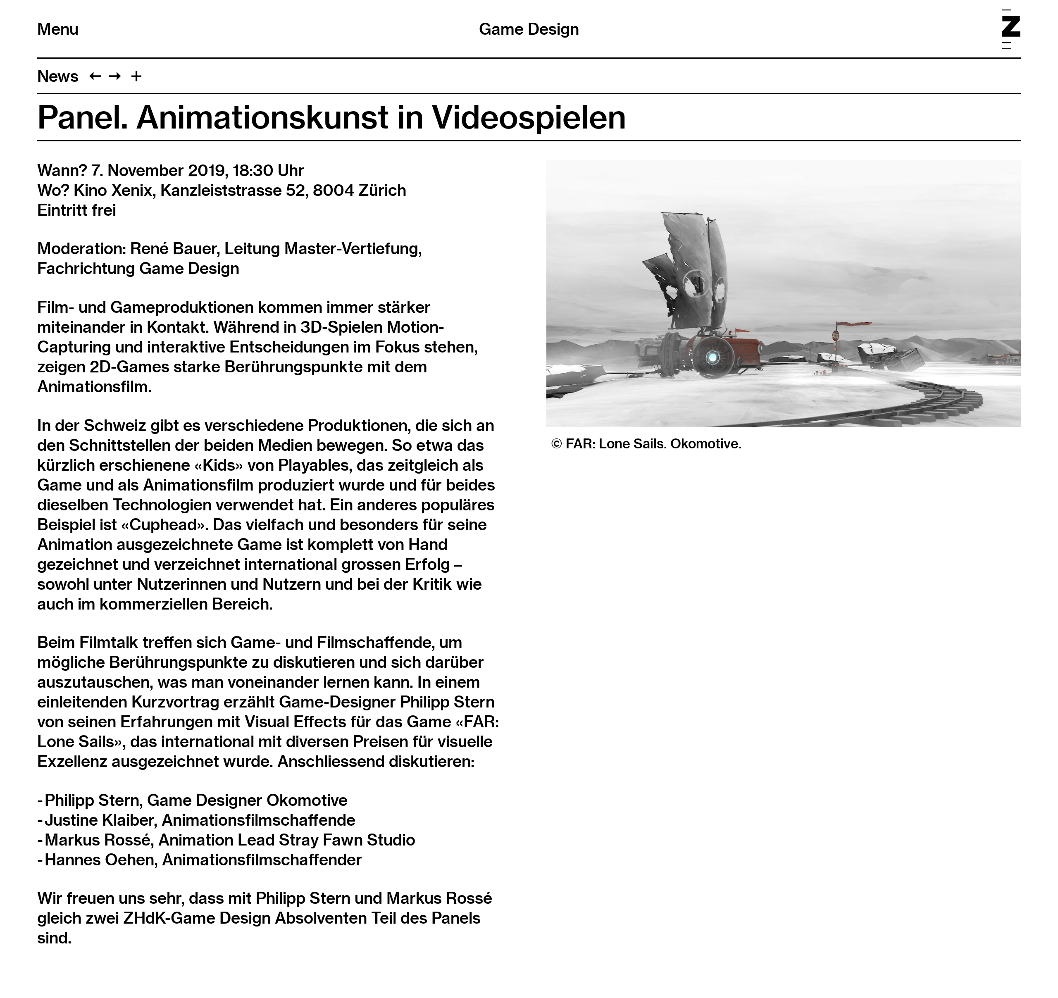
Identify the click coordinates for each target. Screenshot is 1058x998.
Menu (58, 29)
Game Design (529, 29)
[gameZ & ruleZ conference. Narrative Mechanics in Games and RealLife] (95, 76)
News (58, 76)
